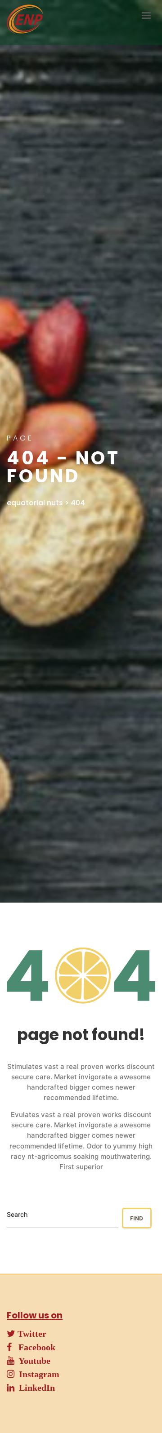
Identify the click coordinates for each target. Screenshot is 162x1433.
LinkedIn (34, 1387)
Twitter (30, 1333)
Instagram (36, 1374)
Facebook (33, 1347)
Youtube (32, 1360)
